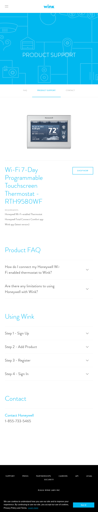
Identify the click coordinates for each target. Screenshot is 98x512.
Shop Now (82, 170)
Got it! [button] (83, 505)
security (49, 479)
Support (10, 476)
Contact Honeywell (19, 415)
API (77, 476)
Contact (70, 90)
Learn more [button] (33, 508)
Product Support (46, 90)
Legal (89, 476)
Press (25, 476)
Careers (63, 476)
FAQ (25, 90)
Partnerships (43, 476)
